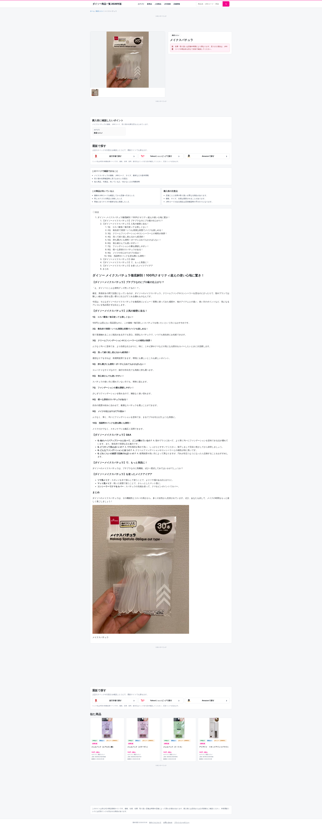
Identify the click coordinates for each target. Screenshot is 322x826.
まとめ (106, 269)
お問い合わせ (167, 822)
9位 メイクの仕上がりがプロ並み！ (124, 252)
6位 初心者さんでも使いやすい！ (123, 243)
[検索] (226, 4)
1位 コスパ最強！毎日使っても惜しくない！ (128, 227)
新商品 (149, 4)
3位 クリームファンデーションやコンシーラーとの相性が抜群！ (137, 233)
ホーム (92, 11)
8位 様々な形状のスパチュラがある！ (125, 249)
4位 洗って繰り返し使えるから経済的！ (126, 236)
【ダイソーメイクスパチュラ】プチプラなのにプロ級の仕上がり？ (133, 220)
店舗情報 (176, 4)
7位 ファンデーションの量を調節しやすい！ (128, 246)
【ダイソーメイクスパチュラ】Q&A (119, 259)
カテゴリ (141, 4)
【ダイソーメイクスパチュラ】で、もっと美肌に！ (126, 262)
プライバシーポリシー (181, 822)
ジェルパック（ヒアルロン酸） (102, 747)
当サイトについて (155, 822)
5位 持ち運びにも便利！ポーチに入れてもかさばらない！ (134, 240)
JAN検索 (167, 4)
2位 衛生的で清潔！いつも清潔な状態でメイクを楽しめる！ (135, 230)
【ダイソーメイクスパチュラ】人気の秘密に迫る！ (126, 223)
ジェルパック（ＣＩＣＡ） (173, 747)
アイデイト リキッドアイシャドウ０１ (214, 747)
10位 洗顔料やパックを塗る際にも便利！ (127, 256)
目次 (97, 212)
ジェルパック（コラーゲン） (138, 747)
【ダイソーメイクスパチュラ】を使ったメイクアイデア (128, 265)
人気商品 (158, 4)
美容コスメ (99, 11)
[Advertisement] (161, 23)
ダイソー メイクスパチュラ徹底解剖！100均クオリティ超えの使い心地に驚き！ (133, 217)
